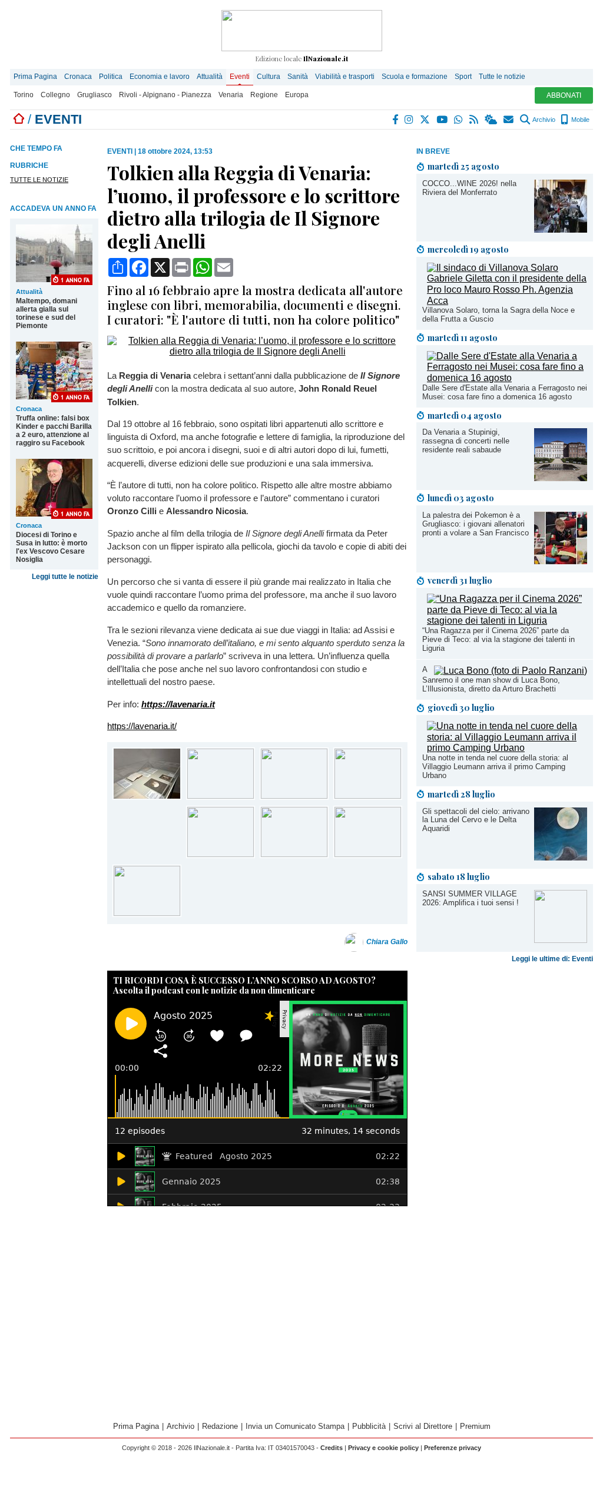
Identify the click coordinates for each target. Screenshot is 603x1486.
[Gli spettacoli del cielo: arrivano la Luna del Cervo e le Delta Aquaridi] (560, 857)
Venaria (230, 95)
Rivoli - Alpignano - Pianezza (165, 95)
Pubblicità (369, 1426)
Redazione (220, 1426)
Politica (110, 76)
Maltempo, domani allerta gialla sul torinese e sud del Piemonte (46, 313)
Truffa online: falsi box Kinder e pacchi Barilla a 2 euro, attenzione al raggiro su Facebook (54, 430)
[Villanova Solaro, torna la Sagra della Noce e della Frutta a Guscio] (507, 301)
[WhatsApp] (459, 119)
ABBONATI (563, 95)
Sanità (297, 76)
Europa (297, 95)
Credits (331, 1447)
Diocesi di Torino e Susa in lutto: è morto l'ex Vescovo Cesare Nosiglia (51, 547)
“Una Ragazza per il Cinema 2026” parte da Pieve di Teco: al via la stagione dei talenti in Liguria (498, 639)
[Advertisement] (504, 1060)
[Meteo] (491, 119)
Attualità (210, 76)
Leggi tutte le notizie (65, 576)
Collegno (55, 95)
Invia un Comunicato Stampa (295, 1426)
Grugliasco (94, 95)
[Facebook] (395, 119)
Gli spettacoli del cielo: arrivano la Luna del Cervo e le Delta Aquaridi (475, 820)
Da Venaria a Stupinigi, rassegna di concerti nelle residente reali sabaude (465, 441)
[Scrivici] (509, 119)
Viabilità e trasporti (345, 76)
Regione (264, 95)
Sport (463, 76)
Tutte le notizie (502, 76)
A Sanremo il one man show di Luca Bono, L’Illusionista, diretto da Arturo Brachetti (491, 679)
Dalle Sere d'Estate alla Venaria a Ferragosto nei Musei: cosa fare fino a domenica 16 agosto (504, 392)
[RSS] (474, 119)
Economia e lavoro (160, 76)
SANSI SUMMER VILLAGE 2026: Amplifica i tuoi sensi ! (470, 898)
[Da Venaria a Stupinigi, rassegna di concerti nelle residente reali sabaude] (560, 478)
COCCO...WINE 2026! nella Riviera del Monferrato (469, 188)
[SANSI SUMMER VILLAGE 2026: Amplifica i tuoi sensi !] (560, 940)
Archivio (543, 119)
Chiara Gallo (386, 942)
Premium (475, 1426)
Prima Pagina (35, 76)
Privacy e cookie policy (383, 1447)
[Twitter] (425, 119)
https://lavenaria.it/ (142, 726)
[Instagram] (410, 119)
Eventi (240, 76)
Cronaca (78, 76)
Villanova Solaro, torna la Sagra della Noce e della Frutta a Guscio (498, 314)
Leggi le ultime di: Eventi (552, 959)
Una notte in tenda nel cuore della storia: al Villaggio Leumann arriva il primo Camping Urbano (495, 766)
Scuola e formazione (415, 76)
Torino (24, 95)
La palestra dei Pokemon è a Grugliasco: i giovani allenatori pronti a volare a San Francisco (475, 524)
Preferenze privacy (452, 1447)
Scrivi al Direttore (422, 1426)
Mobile (579, 119)
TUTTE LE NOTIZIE (39, 179)
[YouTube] (442, 119)
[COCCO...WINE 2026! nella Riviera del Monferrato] (560, 229)
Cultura (268, 76)
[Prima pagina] (19, 119)
